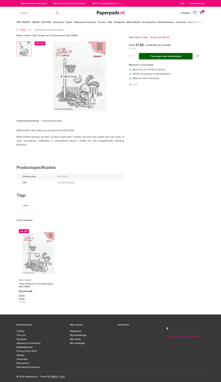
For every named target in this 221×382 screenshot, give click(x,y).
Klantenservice (197, 3)
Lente (25, 205)
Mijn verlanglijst (77, 343)
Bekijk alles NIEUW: (160, 37)
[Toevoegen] (53, 300)
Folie (109, 22)
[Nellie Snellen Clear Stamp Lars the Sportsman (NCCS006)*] (38, 253)
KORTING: (46, 22)
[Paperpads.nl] (110, 13)
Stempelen (119, 22)
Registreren (75, 331)
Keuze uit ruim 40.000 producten (149, 69)
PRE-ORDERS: (24, 22)
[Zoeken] (57, 12)
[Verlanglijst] (194, 13)
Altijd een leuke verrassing (146, 78)
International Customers (28, 367)
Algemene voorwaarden (29, 343)
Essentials (58, 22)
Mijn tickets (75, 339)
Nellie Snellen (142, 37)
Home (29, 30)
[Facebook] (167, 328)
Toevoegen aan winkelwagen (165, 56)
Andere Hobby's (196, 22)
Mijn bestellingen (78, 335)
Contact (20, 331)
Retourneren (23, 363)
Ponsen (102, 22)
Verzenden (22, 359)
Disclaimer (22, 339)
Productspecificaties (52, 120)
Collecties (180, 22)
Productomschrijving (28, 120)
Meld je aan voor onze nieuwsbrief (183, 336)
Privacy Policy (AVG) (27, 351)
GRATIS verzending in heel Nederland (151, 73)
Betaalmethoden (25, 347)
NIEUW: (36, 22)
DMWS (54, 376)
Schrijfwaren (149, 22)
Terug (22, 30)
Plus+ (62, 376)
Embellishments (165, 22)
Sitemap (21, 355)
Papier (68, 22)
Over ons (21, 335)
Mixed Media (133, 22)
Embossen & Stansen (85, 22)
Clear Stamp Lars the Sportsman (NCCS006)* (36, 285)
